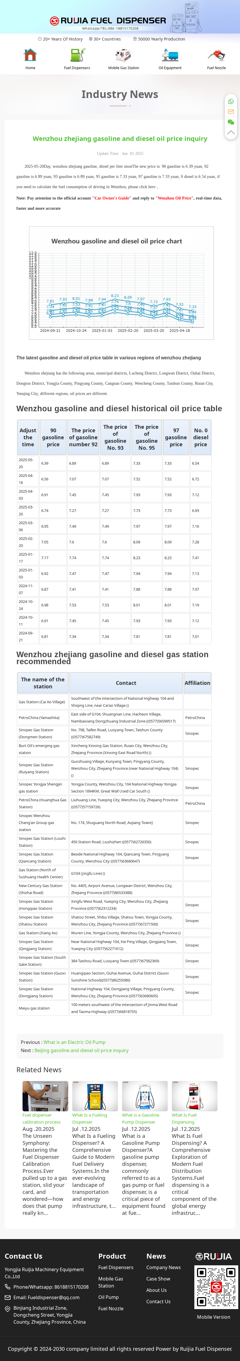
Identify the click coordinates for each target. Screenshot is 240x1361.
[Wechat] (231, 122)
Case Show (158, 1279)
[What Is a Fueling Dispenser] (95, 1109)
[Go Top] (231, 133)
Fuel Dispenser (213, 1348)
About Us (156, 1290)
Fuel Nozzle (216, 67)
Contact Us (23, 1256)
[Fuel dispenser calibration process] (45, 1109)
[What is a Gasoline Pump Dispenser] (145, 1109)
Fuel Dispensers (77, 67)
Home (30, 67)
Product (112, 1256)
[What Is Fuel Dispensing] (194, 1109)
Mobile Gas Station (123, 67)
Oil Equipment (170, 67)
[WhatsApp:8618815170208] (231, 100)
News (156, 1256)
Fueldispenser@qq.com (54, 1297)
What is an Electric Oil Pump (75, 1042)
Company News (163, 1267)
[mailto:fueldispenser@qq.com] (231, 111)
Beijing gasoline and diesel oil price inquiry (81, 1050)
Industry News (120, 94)
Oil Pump (108, 1297)
